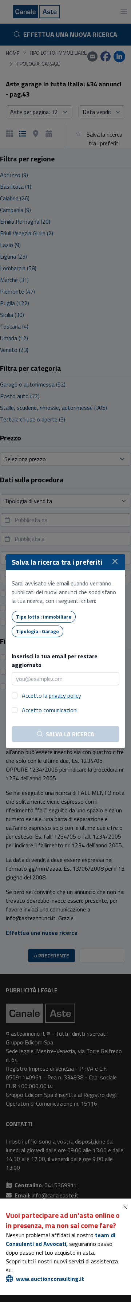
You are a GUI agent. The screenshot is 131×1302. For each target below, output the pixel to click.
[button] (126, 1207)
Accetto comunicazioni (50, 710)
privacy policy (65, 695)
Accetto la (51, 695)
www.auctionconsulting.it (50, 1278)
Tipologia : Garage (37, 631)
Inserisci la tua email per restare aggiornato (55, 660)
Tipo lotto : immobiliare (43, 616)
